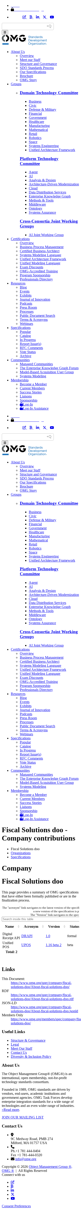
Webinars (26, 324)
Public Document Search (37, 315)
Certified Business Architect (39, 251)
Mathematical (38, 130)
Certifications (20, 239)
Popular (25, 332)
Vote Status (28, 352)
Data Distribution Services (47, 192)
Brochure (26, 76)
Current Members (32, 388)
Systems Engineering (44, 146)
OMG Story (28, 80)
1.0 (48, 936)
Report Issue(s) (30, 344)
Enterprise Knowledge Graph (50, 196)
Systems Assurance (42, 212)
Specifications (21, 328)
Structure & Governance (28, 1040)
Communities (20, 360)
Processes (27, 311)
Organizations (21, 853)
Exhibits (26, 295)
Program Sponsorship (35, 275)
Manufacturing (39, 126)
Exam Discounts (31, 267)
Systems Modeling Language (40, 255)
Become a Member (33, 384)
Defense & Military (42, 109)
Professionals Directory (36, 279)
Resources (18, 283)
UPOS (26, 945)
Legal (15, 1044)
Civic (32, 105)
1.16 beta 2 (53, 945)
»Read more (10, 1110)
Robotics (35, 138)
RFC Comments (31, 348)
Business (35, 101)
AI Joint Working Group (46, 235)
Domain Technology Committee (49, 92)
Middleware (37, 204)
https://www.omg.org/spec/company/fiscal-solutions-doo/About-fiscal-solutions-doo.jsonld (44, 1009)
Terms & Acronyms (34, 320)
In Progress (28, 340)
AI (31, 176)
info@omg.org (25, 1159)
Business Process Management (41, 247)
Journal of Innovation (35, 299)
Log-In (28, 404)
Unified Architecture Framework (52, 150)
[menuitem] (45, 853)
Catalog (25, 336)
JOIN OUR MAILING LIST (23, 1117)
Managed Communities (36, 364)
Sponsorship (28, 400)
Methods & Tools (41, 200)
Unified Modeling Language (40, 263)
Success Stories (31, 392)
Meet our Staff (30, 60)
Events (24, 291)
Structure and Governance (38, 64)
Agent (33, 172)
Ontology (35, 208)
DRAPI (26, 936)
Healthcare (36, 122)
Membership (20, 380)
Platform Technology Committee (39, 161)
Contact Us (19, 1052)
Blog (23, 287)
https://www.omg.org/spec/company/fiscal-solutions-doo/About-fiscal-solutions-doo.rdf (42, 997)
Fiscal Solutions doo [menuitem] (25, 849)
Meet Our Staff (21, 1048)
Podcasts (26, 303)
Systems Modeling (33, 376)
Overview (27, 56)
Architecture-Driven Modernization (54, 184)
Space (33, 142)
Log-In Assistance (36, 408)
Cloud (33, 188)
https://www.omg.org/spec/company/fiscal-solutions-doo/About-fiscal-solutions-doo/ (41, 985)
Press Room (28, 307)
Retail (33, 134)
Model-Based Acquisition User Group (47, 372)
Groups (16, 84)
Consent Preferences (16, 1206)
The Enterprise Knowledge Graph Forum (49, 368)
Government (38, 117)
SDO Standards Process (37, 68)
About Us (18, 52)
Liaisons (26, 396)
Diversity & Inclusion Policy (31, 1056)
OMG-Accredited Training (39, 271)
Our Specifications (33, 72)
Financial (35, 113)
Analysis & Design (42, 180)
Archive (25, 356)
